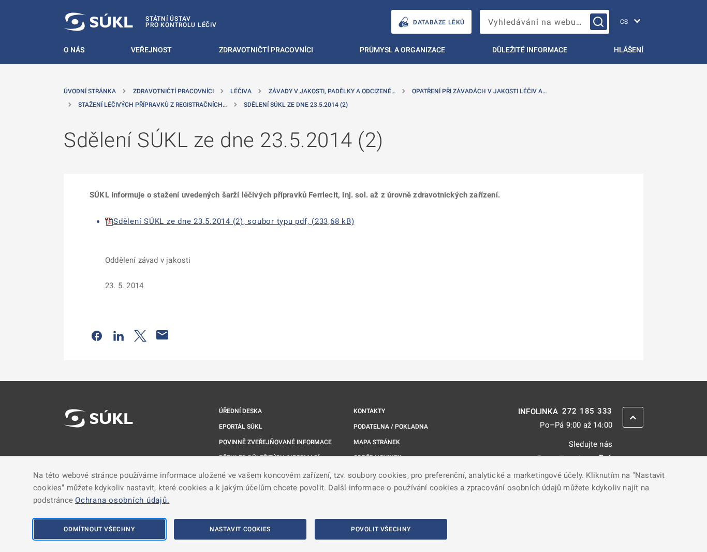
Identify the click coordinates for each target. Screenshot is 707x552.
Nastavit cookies (240, 529)
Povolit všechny (381, 529)
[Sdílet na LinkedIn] (118, 334)
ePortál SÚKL (240, 426)
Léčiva (241, 91)
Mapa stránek (377, 442)
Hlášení (628, 50)
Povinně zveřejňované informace (275, 442)
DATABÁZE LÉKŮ (439, 22)
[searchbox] (544, 22)
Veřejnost (151, 50)
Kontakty (369, 411)
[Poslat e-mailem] (162, 334)
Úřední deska (240, 411)
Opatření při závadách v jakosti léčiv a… (479, 91)
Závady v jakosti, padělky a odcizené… (332, 91)
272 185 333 (587, 411)
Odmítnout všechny (99, 529)
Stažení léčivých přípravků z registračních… (152, 104)
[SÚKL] (98, 446)
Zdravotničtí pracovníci (266, 50)
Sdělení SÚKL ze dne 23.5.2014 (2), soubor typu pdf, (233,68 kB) (233, 221)
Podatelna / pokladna (391, 426)
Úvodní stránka (90, 91)
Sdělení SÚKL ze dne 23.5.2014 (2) (296, 104)
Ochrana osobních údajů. (122, 500)
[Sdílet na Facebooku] (97, 334)
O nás (74, 50)
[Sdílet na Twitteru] (140, 334)
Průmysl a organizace (402, 50)
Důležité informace (529, 50)
